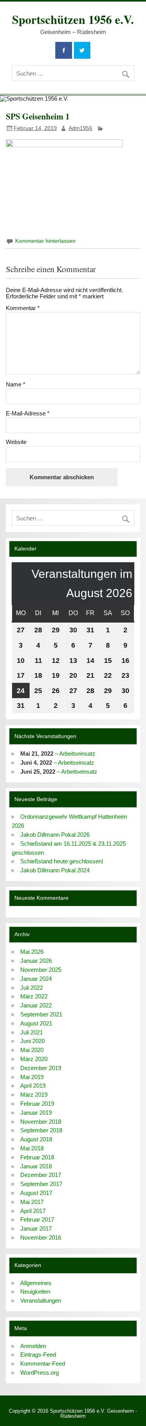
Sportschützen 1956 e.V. (73, 19)
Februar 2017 (37, 1219)
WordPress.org (39, 1372)
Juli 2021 (31, 1032)
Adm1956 (80, 128)
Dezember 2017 (40, 1174)
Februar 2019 (37, 1103)
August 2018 (36, 1139)
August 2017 (36, 1193)
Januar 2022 (36, 1005)
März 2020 (33, 1059)
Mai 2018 (32, 1148)
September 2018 (41, 1130)
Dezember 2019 (40, 1068)
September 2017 (41, 1184)
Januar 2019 (36, 1112)
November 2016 (40, 1237)
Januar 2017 (36, 1228)
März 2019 (33, 1094)
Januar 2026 (36, 960)
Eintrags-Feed (38, 1354)
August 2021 (36, 1023)
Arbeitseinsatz (77, 753)
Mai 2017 (32, 1202)
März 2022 (33, 996)
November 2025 (40, 969)
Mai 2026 (32, 951)
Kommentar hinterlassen (45, 241)
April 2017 (33, 1211)
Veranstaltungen (40, 1300)
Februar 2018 (37, 1157)
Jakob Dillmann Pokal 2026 (55, 834)
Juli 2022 (31, 987)
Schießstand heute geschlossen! (61, 861)
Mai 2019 (32, 1077)
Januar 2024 (36, 978)
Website (16, 442)
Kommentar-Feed (42, 1363)
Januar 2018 (36, 1166)
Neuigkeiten (35, 1291)
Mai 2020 (32, 1050)
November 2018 (40, 1121)
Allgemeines (35, 1283)
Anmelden (33, 1346)
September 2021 (41, 1014)
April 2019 (33, 1085)
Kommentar (23, 308)
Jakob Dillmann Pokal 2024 (55, 870)
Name (15, 384)
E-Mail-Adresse (27, 413)
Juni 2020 (32, 1041)
